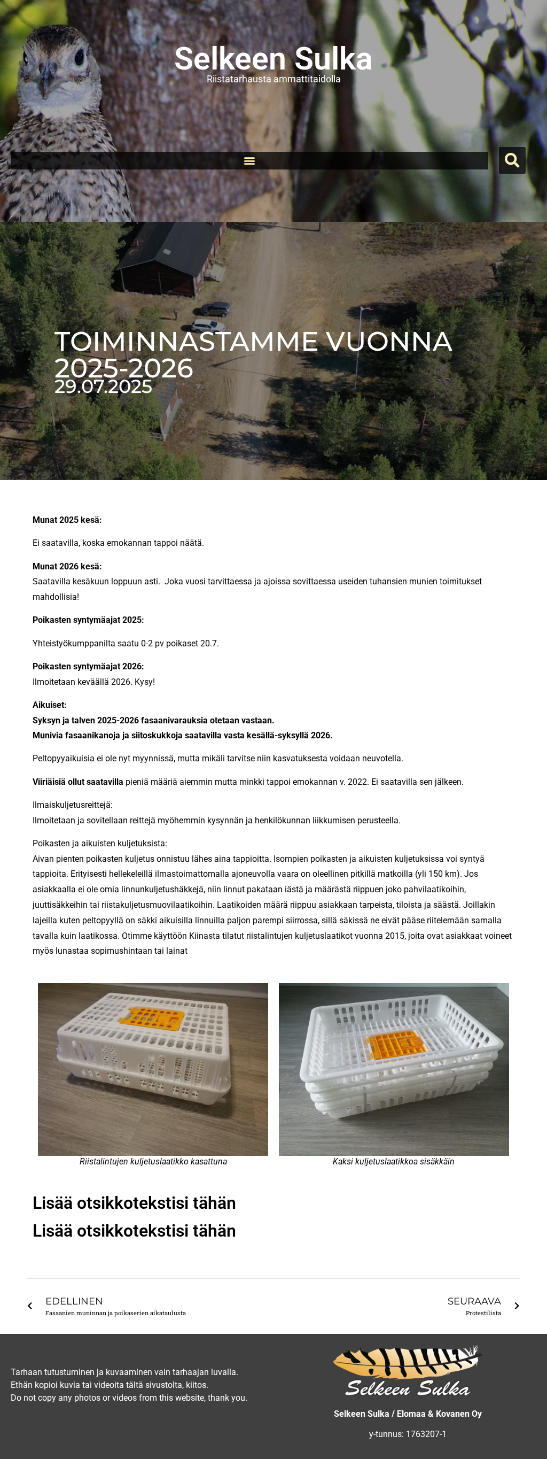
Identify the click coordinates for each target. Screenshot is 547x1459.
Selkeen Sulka (273, 58)
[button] (249, 160)
